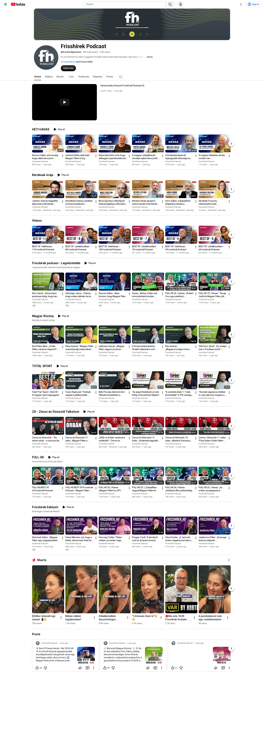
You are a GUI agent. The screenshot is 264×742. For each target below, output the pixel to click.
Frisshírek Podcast (40, 161)
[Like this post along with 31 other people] (172, 667)
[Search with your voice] (181, 4)
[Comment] (87, 668)
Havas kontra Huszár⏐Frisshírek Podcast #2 (122, 85)
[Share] (80, 668)
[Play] (64, 102)
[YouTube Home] (18, 4)
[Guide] (5, 4)
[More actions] (63, 156)
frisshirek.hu (69, 62)
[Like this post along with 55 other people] (105, 667)
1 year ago (63, 643)
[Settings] (241, 4)
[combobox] (125, 4)
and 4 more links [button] (84, 62)
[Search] (170, 4)
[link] (65, 656)
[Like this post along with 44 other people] (37, 667)
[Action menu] (94, 668)
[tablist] (132, 76)
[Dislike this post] (45, 667)
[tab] (37, 76)
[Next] (231, 143)
